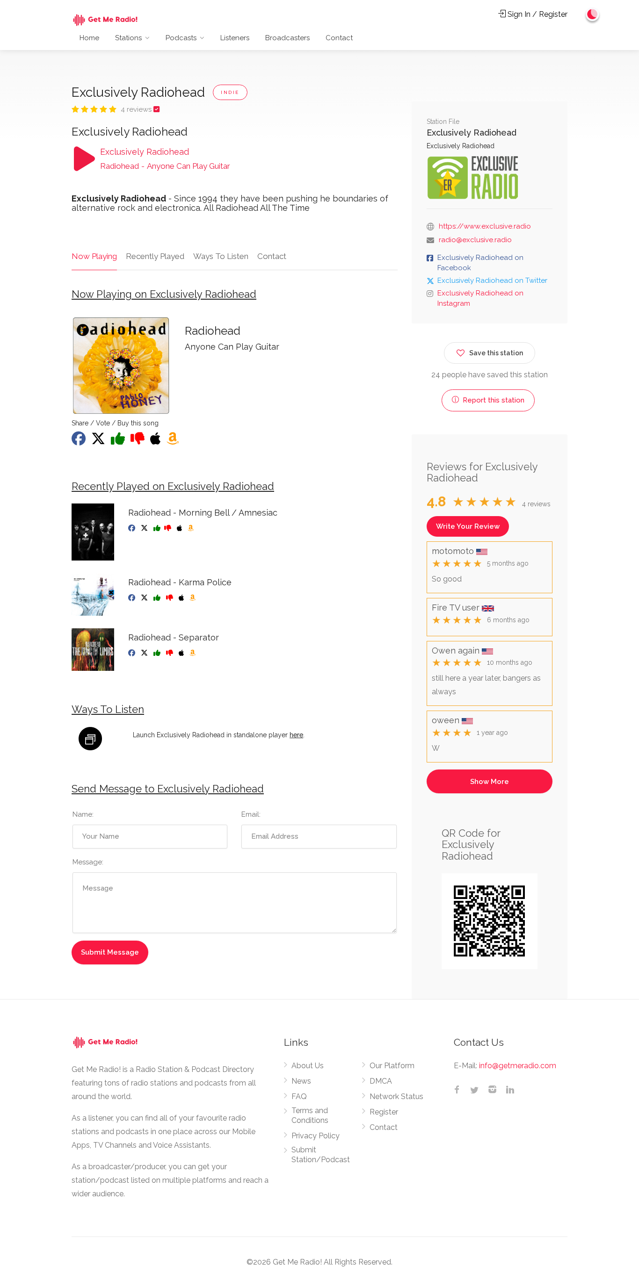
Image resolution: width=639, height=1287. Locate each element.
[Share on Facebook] (79, 441)
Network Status (396, 1096)
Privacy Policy (315, 1135)
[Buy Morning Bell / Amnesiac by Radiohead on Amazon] (192, 528)
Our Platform (392, 1065)
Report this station (492, 400)
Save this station (496, 353)
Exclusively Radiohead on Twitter (492, 280)
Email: (251, 814)
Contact (339, 38)
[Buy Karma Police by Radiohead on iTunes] (182, 598)
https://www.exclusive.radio (485, 226)
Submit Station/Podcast (320, 1154)
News (301, 1081)
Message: (88, 862)
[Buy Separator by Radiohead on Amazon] (193, 653)
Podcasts (181, 38)
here (296, 735)
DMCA (381, 1081)
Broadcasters (287, 38)
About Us (307, 1065)
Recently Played (155, 256)
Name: (83, 814)
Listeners (234, 38)
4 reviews (137, 109)
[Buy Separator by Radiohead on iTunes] (182, 653)
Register (384, 1111)
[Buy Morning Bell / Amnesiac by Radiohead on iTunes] (180, 528)
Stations (128, 38)
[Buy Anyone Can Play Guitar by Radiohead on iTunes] (156, 441)
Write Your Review (468, 526)
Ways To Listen (220, 256)
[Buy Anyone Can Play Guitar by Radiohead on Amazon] (174, 441)
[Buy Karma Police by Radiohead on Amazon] (193, 598)
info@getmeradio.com (517, 1065)
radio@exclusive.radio (475, 240)
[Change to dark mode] (593, 14)
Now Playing (94, 256)
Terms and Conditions (309, 1115)
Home (89, 38)
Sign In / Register (536, 14)
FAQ (299, 1096)
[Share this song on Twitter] (99, 441)
